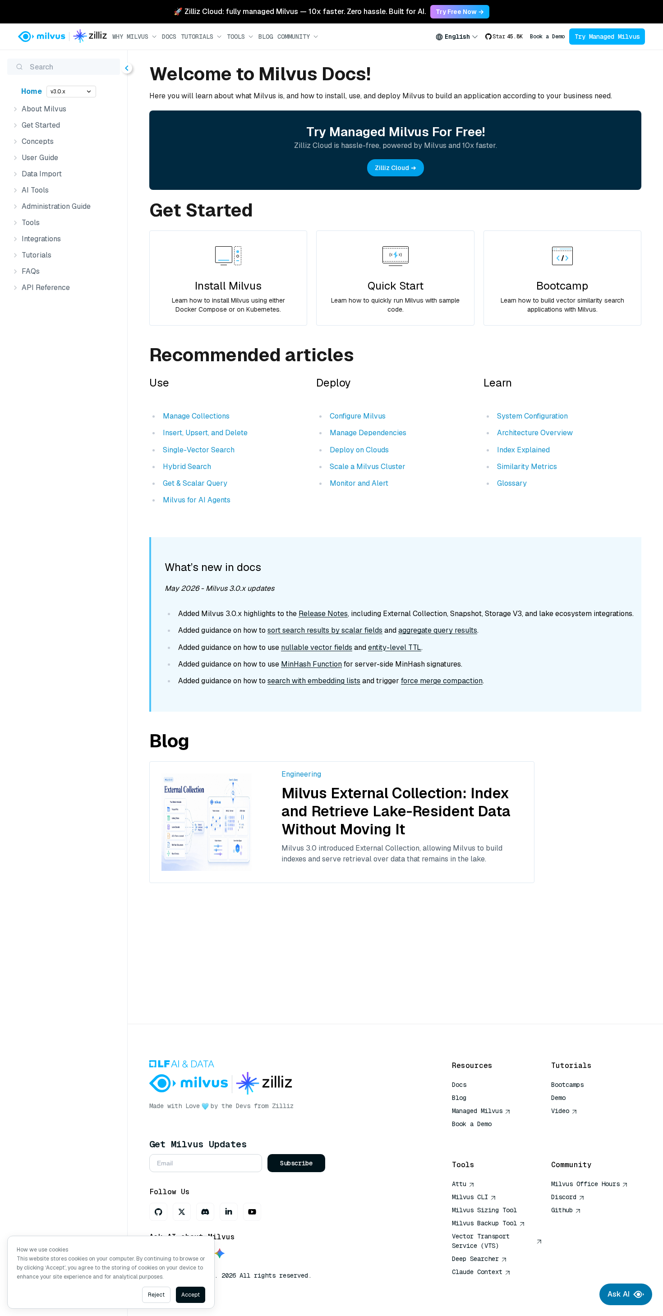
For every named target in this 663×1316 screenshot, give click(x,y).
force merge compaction (442, 681)
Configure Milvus (358, 416)
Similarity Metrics (527, 466)
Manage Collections (196, 416)
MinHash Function (311, 664)
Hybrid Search (187, 466)
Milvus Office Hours (585, 1184)
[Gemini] (219, 1254)
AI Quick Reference (484, 1137)
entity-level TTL (394, 647)
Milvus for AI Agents (196, 500)
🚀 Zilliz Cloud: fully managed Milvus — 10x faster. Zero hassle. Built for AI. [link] (300, 11)
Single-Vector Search (199, 450)
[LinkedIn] (229, 1212)
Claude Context (477, 1272)
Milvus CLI (470, 1197)
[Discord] (205, 1212)
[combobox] (457, 36)
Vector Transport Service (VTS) (481, 1241)
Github (562, 1210)
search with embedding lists (313, 681)
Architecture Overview (535, 432)
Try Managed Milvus (607, 36)
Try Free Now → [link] (460, 12)
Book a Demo (547, 36)
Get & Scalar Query (195, 483)
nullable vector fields (316, 647)
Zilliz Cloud (392, 168)
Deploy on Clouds (359, 450)
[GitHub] (158, 1212)
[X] (182, 1212)
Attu (459, 1184)
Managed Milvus (477, 1111)
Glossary (512, 483)
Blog (265, 36)
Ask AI (619, 1294)
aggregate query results (437, 630)
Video (560, 1111)
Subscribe (296, 1163)
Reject (156, 1294)
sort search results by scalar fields (324, 630)
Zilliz (283, 1106)
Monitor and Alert (359, 483)
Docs (169, 36)
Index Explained (523, 450)
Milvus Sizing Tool (484, 1210)
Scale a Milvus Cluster (367, 466)
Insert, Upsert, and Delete (205, 432)
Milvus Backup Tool (484, 1223)
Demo (558, 1098)
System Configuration (532, 416)
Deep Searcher (475, 1259)
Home (31, 91)
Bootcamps (567, 1085)
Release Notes (323, 613)
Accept (190, 1294)
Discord (563, 1197)
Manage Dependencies (368, 432)
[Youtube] (252, 1212)
